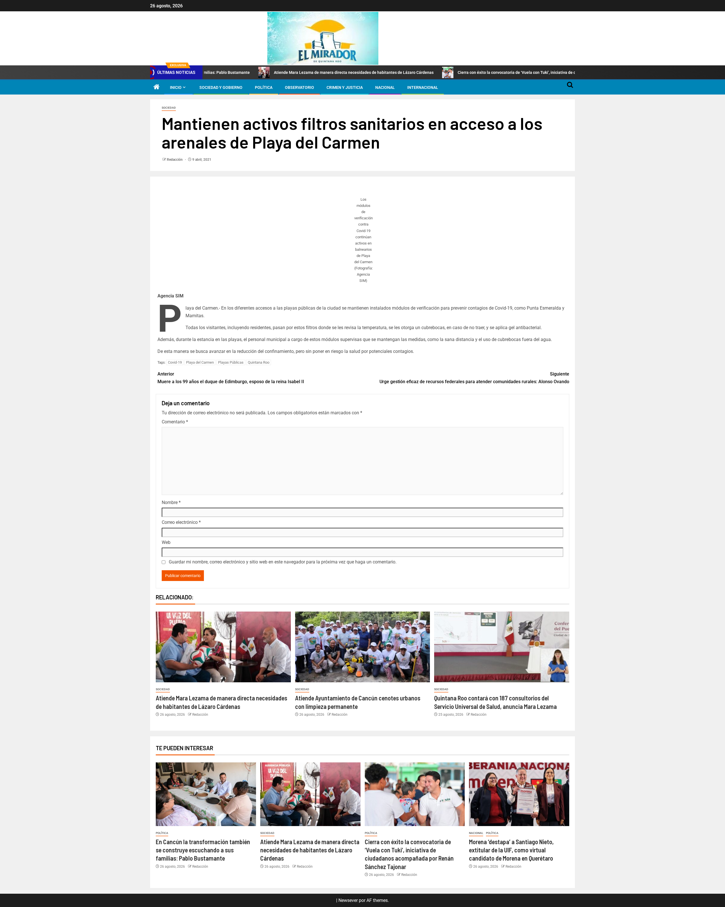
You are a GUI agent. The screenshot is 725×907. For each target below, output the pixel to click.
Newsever (348, 900)
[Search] (569, 87)
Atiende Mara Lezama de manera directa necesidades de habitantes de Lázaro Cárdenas (309, 72)
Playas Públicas (231, 362)
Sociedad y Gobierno (220, 87)
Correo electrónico (181, 522)
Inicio (176, 87)
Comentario (175, 421)
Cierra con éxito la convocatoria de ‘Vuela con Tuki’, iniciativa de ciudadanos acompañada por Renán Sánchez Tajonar (518, 72)
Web (166, 542)
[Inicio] (156, 87)
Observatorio (299, 87)
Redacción (175, 160)
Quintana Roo (258, 362)
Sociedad (169, 107)
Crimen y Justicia (345, 87)
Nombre (171, 502)
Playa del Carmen (200, 362)
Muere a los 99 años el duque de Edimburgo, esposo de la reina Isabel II (230, 377)
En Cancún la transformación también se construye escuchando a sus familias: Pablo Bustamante (203, 850)
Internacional (422, 87)
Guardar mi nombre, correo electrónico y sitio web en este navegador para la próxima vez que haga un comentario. (282, 562)
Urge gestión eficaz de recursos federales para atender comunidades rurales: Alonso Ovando (474, 377)
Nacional (385, 87)
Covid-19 (175, 362)
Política (263, 87)
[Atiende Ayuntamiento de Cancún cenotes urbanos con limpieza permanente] (362, 647)
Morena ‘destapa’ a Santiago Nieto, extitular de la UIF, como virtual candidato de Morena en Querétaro (511, 850)
